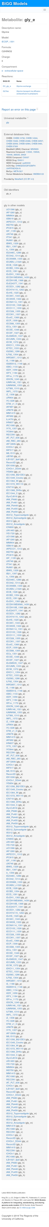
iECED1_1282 (13, 286)
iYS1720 (10, 533)
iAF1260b (11, 443)
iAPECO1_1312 (14, 221)
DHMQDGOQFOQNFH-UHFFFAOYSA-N (21, 167)
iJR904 (10, 397)
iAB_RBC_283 (13, 440)
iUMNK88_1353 (14, 385)
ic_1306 (10, 249)
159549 (36, 151)
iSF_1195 (11, 230)
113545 (29, 151)
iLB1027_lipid (13, 459)
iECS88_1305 (13, 323)
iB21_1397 (12, 246)
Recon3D (11, 462)
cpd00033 (26, 162)
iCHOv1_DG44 (14, 468)
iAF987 (10, 406)
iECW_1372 (12, 341)
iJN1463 (10, 530)
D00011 (21, 160)
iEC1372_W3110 (15, 483)
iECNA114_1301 (14, 301)
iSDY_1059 (12, 369)
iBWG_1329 (12, 243)
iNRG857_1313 (14, 357)
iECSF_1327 (12, 332)
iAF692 (10, 415)
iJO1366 (10, 209)
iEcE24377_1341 (15, 283)
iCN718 (10, 487)
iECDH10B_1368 (15, 280)
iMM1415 (11, 412)
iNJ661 (10, 240)
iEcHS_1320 (12, 292)
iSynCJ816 (12, 496)
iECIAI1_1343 (13, 295)
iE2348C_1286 (14, 252)
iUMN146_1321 (14, 382)
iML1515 (10, 453)
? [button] (37, 109)
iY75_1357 (12, 428)
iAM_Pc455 (12, 508)
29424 (23, 154)
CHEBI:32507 (37, 140)
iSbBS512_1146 (14, 363)
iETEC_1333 (12, 348)
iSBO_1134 (12, 366)
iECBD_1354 (13, 267)
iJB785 (10, 456)
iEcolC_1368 (12, 317)
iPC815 (10, 227)
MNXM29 (34, 149)
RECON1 (11, 434)
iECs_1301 (12, 326)
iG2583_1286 (13, 351)
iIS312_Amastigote (15, 523)
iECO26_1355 (13, 311)
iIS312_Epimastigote (16, 517)
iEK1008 (10, 465)
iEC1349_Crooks (15, 477)
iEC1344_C (12, 493)
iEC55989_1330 (14, 258)
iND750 (10, 224)
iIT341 (9, 237)
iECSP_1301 (8, 41)
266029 (17, 154)
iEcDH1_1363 (13, 274)
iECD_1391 (12, 271)
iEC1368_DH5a (14, 490)
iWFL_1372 (12, 391)
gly (7, 122)
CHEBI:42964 (24, 143)
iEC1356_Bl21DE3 (15, 474)
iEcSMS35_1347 (14, 335)
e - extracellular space (12, 70)
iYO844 (10, 431)
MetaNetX (19, 178)
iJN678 (10, 409)
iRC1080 (10, 425)
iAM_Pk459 (12, 511)
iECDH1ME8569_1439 (17, 277)
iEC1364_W (12, 480)
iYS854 (10, 471)
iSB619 (10, 218)
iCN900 (10, 527)
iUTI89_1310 (13, 388)
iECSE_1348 (13, 329)
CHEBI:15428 (12, 140)
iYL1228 (10, 400)
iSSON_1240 (13, 379)
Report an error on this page (19, 109)
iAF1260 (10, 212)
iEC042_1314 (13, 255)
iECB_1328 (12, 264)
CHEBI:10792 (19, 138)
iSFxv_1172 (12, 375)
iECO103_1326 (14, 304)
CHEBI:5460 (37, 143)
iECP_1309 (12, 320)
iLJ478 (9, 419)
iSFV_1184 (12, 372)
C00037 (26, 157)
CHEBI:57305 (12, 146)
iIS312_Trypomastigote (17, 514)
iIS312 (9, 520)
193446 (9, 154)
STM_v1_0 (12, 403)
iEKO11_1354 (13, 345)
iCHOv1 (10, 446)
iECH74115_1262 (15, 289)
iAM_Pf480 (12, 499)
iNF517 (10, 449)
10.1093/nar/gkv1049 (27, 1207)
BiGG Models (14, 3)
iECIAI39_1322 (14, 298)
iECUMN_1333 (14, 338)
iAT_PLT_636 (13, 437)
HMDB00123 (38, 173)
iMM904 (10, 215)
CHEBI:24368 (24, 140)
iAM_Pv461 (12, 502)
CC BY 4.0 (28, 178)
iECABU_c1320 (14, 261)
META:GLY (18, 171)
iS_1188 (10, 360)
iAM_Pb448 (12, 505)
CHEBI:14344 (31, 138)
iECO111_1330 (14, 307)
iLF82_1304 (12, 354)
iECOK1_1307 (13, 314)
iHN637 (10, 422)
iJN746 (10, 233)
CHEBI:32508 (12, 143)
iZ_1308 (10, 394)
